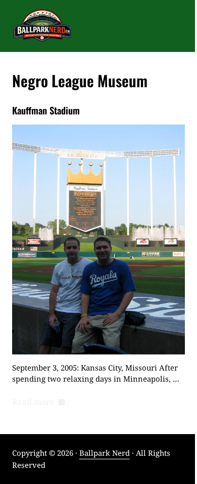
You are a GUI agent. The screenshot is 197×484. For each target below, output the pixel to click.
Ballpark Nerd (104, 453)
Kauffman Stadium (46, 110)
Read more (38, 402)
